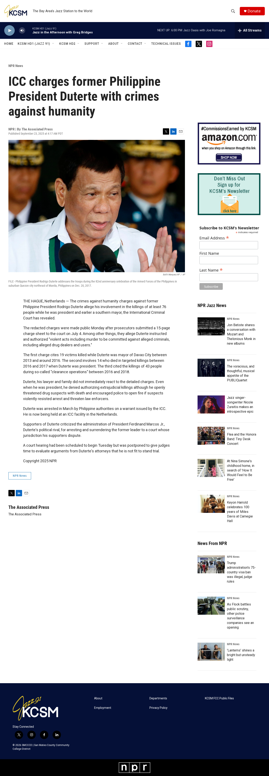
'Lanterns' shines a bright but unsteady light (241, 655)
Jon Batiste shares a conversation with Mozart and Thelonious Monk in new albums (241, 334)
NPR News (15, 66)
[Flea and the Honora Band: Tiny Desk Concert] (211, 436)
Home (8, 43)
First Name (209, 253)
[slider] (28, 30)
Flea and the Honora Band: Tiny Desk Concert (241, 439)
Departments (158, 698)
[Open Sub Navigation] (53, 43)
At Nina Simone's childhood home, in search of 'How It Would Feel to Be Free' (240, 470)
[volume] (22, 30)
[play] (9, 30)
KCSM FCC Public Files (219, 698)
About (113, 43)
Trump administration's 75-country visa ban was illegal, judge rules (241, 572)
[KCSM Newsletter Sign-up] (229, 194)
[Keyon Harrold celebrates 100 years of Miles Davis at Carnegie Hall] (211, 504)
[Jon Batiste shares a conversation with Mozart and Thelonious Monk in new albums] (211, 326)
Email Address (214, 237)
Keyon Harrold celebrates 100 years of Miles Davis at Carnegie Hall (240, 511)
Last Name (211, 270)
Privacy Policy (158, 707)
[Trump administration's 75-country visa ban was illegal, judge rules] (211, 564)
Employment (102, 707)
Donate (254, 11)
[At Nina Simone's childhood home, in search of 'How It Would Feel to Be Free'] (211, 468)
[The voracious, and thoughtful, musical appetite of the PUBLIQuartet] (211, 368)
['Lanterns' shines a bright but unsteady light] (211, 652)
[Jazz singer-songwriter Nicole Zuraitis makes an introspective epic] (211, 404)
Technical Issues (166, 43)
